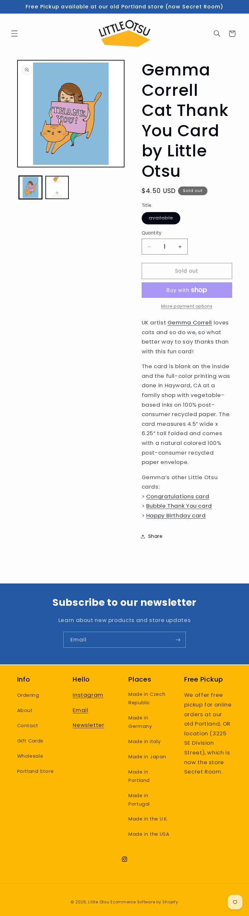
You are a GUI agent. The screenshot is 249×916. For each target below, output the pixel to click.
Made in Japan (147, 756)
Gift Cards (30, 741)
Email (80, 710)
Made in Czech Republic (146, 698)
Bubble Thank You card (179, 506)
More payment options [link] (187, 306)
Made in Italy (144, 741)
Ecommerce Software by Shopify (144, 902)
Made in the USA (148, 834)
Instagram (88, 695)
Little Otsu (98, 902)
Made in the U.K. (148, 819)
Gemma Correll (190, 322)
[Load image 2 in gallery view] (57, 187)
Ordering (28, 695)
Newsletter (88, 725)
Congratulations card (177, 496)
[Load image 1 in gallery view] (30, 187)
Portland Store (35, 771)
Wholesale (30, 756)
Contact (27, 725)
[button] (14, 33)
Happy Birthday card (176, 515)
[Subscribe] (178, 640)
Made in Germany (140, 722)
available (164, 219)
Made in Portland (139, 776)
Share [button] (155, 536)
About (25, 710)
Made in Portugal (139, 799)
